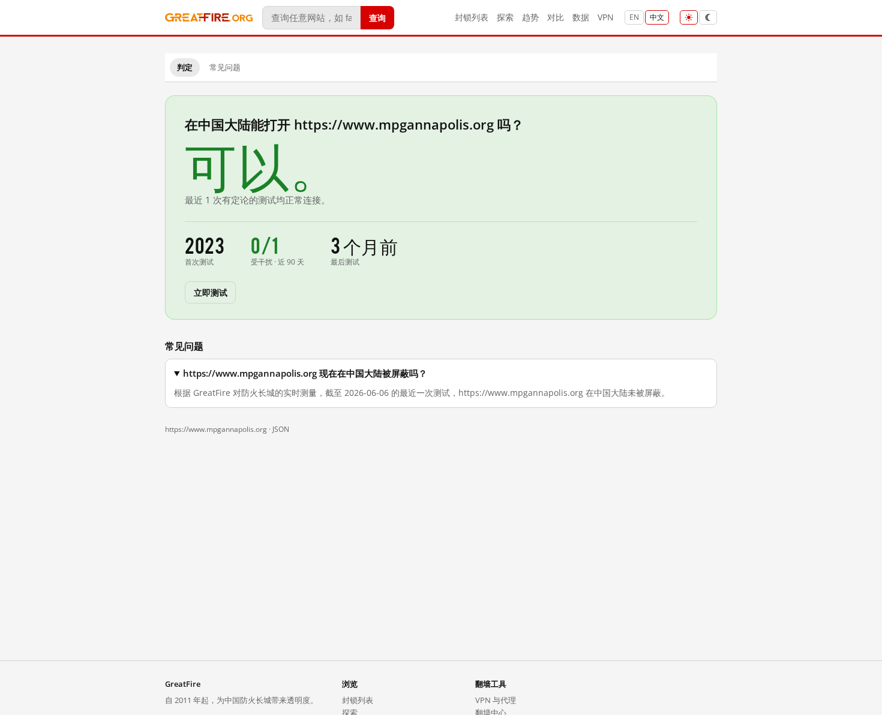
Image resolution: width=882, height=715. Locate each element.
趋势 (530, 17)
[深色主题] (708, 17)
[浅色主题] (689, 17)
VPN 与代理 (495, 700)
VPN (606, 17)
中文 (657, 17)
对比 (555, 17)
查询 (377, 17)
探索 (505, 17)
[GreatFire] (209, 17)
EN (634, 17)
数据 (580, 17)
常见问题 (225, 67)
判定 (185, 67)
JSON (280, 429)
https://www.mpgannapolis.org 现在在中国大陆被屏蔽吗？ (305, 373)
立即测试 (210, 292)
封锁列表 (471, 17)
